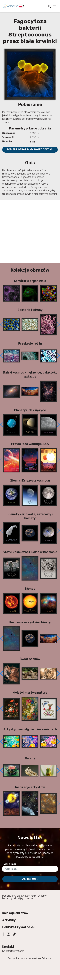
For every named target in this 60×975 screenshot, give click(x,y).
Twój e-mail (9, 864)
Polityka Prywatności (18, 927)
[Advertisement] (30, 231)
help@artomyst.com (13, 951)
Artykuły (9, 920)
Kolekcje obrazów (15, 913)
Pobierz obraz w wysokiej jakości (30, 149)
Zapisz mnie (30, 879)
